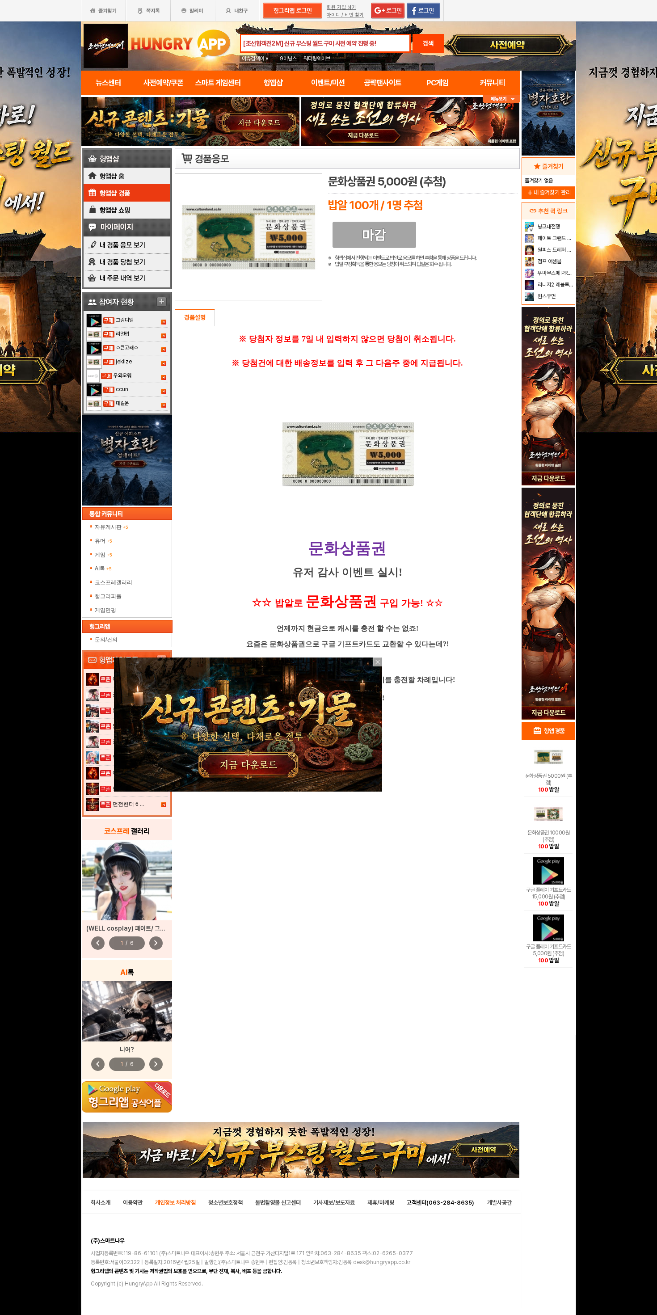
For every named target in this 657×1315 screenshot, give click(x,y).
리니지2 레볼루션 (554, 285)
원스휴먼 (546, 296)
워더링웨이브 (316, 58)
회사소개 (100, 1202)
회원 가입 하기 (341, 7)
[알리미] (192, 10)
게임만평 (105, 610)
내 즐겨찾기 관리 (548, 192)
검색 (428, 43)
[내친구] (238, 10)
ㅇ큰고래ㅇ (127, 348)
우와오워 (122, 375)
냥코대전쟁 (548, 226)
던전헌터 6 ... (128, 804)
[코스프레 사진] (127, 880)
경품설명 (195, 317)
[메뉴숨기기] (501, 99)
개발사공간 (499, 1202)
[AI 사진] (127, 1011)
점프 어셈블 (548, 261)
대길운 (122, 403)
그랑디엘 (125, 320)
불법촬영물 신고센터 (278, 1202)
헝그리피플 (108, 596)
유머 (103, 541)
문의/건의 (106, 639)
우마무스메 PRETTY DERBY (555, 273)
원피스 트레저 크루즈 (555, 250)
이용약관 (133, 1202)
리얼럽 (122, 334)
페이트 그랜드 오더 (555, 238)
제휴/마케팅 (380, 1202)
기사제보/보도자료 (334, 1202)
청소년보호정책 (225, 1202)
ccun (122, 389)
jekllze (124, 361)
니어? (127, 1049)
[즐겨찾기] (103, 10)
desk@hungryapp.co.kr (381, 1262)
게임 (103, 555)
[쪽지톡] (148, 10)
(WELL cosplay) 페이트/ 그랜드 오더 (134, 928)
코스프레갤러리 (113, 582)
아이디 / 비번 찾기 (345, 15)
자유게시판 (111, 527)
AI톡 (103, 568)
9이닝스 (288, 58)
